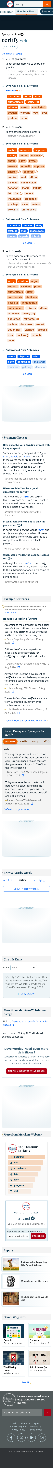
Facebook (11, 1437)
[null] (33, 1218)
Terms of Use (35, 1429)
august (24, 1218)
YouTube (31, 1437)
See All (26, 1382)
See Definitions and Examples (25, 1223)
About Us (26, 1423)
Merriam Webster (9, 1399)
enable (23, 741)
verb (23, 40)
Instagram (42, 1437)
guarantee (10, 741)
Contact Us (36, 1426)
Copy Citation (27, 993)
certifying (39, 880)
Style (6, 967)
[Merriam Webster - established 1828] (10, 4)
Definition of (12, 53)
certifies (7, 880)
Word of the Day (26, 1213)
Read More (10, 612)
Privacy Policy (18, 1429)
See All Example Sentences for (26, 720)
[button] (26, 11)
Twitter (21, 1437)
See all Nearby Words (26, 888)
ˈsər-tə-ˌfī (9, 46)
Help (15, 1423)
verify (35, 741)
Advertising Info (18, 1426)
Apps (37, 1423)
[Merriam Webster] (26, 1206)
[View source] (13, 642)
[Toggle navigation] (3, 4)
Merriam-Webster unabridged (26, 1071)
